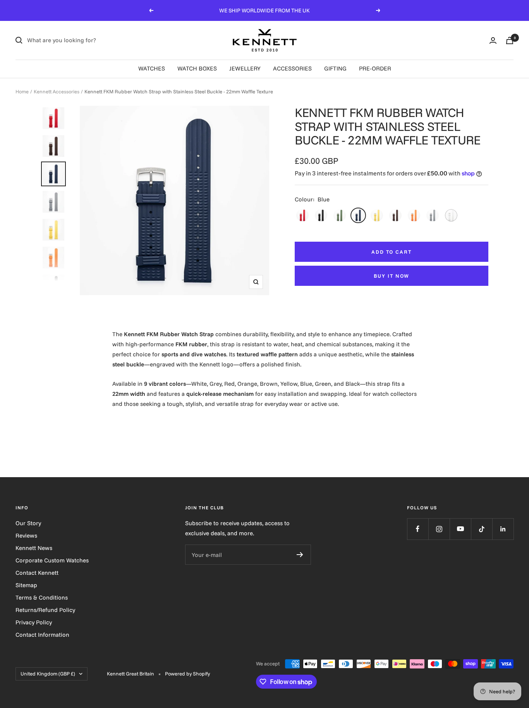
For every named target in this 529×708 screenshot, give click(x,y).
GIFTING (335, 68)
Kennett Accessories (56, 91)
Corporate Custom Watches (52, 560)
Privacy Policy (33, 622)
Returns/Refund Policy (45, 609)
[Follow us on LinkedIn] (503, 529)
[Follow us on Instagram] (439, 529)
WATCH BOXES (197, 68)
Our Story (28, 523)
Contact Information (42, 634)
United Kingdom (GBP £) (48, 673)
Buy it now (391, 276)
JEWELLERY (245, 68)
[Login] (492, 40)
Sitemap (26, 585)
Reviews (26, 535)
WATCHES (151, 68)
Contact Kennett (36, 572)
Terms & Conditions (41, 597)
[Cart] (510, 40)
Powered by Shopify (187, 673)
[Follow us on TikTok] (481, 529)
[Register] (300, 554)
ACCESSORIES (292, 68)
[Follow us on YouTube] (460, 529)
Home (22, 91)
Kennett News (33, 548)
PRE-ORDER (375, 68)
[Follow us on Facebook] (417, 529)
